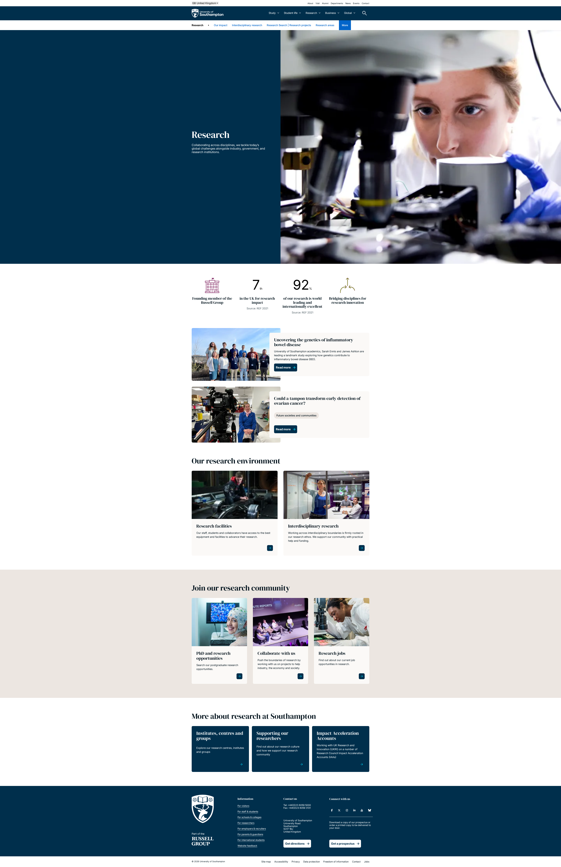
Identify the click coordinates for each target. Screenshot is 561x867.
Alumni (325, 3)
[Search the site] (363, 13)
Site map (266, 861)
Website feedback (247, 845)
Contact (365, 3)
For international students (251, 840)
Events (356, 3)
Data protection (311, 861)
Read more (283, 367)
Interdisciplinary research (247, 25)
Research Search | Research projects (289, 25)
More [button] (345, 25)
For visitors (243, 805)
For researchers (246, 822)
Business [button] (330, 12)
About (310, 3)
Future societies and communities (296, 415)
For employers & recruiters (252, 828)
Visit (318, 3)
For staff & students (248, 811)
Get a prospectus (343, 843)
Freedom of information (336, 861)
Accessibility (281, 861)
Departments (337, 3)
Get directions (295, 843)
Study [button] (272, 12)
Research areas (325, 25)
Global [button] (348, 12)
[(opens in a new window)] (331, 810)
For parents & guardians (250, 834)
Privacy (296, 861)
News (348, 3)
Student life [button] (290, 12)
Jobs (366, 861)
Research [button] (311, 12)
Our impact (220, 25)
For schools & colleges (249, 817)
